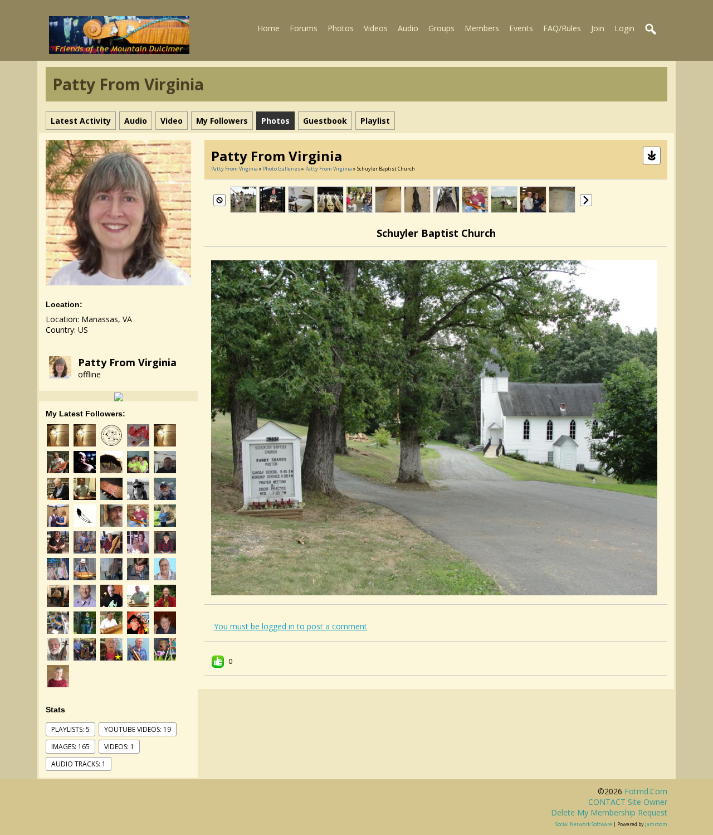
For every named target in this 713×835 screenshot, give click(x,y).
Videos (376, 28)
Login (624, 28)
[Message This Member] (118, 396)
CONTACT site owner (627, 802)
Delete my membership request (609, 812)
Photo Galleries (281, 168)
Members (482, 28)
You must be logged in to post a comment (290, 626)
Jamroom (656, 824)
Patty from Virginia (127, 362)
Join (597, 28)
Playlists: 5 (70, 729)
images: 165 (70, 746)
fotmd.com (645, 791)
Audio (408, 28)
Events (521, 28)
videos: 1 (119, 746)
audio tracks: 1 (78, 764)
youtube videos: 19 (137, 729)
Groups (441, 28)
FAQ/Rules (562, 28)
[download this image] (652, 154)
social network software (583, 824)
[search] (651, 29)
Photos (341, 28)
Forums (304, 28)
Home (268, 28)
